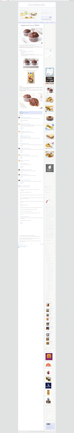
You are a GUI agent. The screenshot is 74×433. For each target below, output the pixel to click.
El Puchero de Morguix (49, 341)
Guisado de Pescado (49, 279)
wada (21, 185)
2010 (47, 254)
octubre (48, 258)
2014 (47, 248)
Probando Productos (49, 231)
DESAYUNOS (47, 210)
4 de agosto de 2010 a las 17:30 (26, 154)
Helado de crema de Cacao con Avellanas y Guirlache (50, 311)
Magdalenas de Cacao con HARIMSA (30, 25)
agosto (48, 261)
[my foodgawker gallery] (50, 171)
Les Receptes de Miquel (49, 317)
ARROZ (46, 206)
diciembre (48, 255)
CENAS (47, 22)
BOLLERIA (47, 208)
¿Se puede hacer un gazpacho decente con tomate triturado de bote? (49, 306)
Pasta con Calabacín (49, 267)
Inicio (20, 22)
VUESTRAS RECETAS (41, 22)
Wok (48, 238)
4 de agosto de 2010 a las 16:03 (25, 143)
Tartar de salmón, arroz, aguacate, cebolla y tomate (51, 320)
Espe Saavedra (22, 131)
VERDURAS (52, 237)
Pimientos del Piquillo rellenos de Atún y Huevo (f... (50, 289)
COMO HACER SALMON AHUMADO (51, 324)
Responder (21, 121)
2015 (47, 246)
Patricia (21, 154)
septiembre (48, 260)
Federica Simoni (22, 169)
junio (48, 293)
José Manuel (21, 117)
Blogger (44, 431)
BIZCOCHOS (48, 207)
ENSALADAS (52, 211)
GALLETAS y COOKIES (49, 215)
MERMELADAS (48, 219)
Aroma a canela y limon (49, 326)
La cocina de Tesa (48, 333)
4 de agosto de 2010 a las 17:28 (27, 148)
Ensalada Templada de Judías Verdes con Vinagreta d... (50, 264)
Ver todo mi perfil (51, 201)
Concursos (50, 209)
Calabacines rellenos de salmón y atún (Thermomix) (51, 343)
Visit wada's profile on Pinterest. (49, 161)
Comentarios (48, 417)
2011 (47, 252)
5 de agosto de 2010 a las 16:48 (26, 185)
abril (47, 296)
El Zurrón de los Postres (49, 308)
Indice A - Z (24, 22)
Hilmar (21, 174)
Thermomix (47, 236)
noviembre (48, 257)
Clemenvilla (21, 148)
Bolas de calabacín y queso (50, 315)
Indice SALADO (35, 22)
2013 (47, 249)
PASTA (47, 224)
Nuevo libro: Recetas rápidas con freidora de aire (49, 331)
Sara (20, 143)
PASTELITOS (52, 225)
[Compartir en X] (21, 113)
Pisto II (48, 283)
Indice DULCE (29, 22)
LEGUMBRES (48, 218)
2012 (47, 251)
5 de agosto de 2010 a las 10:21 (25, 174)
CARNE (52, 208)
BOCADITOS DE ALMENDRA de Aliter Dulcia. (51, 328)
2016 (47, 245)
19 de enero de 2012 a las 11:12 (25, 216)
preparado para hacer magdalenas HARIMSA (28, 51)
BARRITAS (51, 206)
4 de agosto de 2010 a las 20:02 (25, 160)
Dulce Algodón (48, 337)
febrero (48, 299)
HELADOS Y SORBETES (49, 216)
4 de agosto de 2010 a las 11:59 (27, 117)
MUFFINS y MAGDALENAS (25, 112)
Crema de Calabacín (49, 273)
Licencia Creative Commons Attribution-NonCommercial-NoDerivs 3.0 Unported (50, 426)
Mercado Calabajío (48, 303)
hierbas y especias (48, 313)
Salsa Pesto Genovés (50, 277)
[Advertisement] (49, 35)
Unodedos (47, 330)
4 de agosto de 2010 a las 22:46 (28, 169)
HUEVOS (50, 217)
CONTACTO (51, 22)
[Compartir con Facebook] (22, 113)
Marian (21, 160)
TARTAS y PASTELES (49, 235)
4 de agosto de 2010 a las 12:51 (27, 131)
